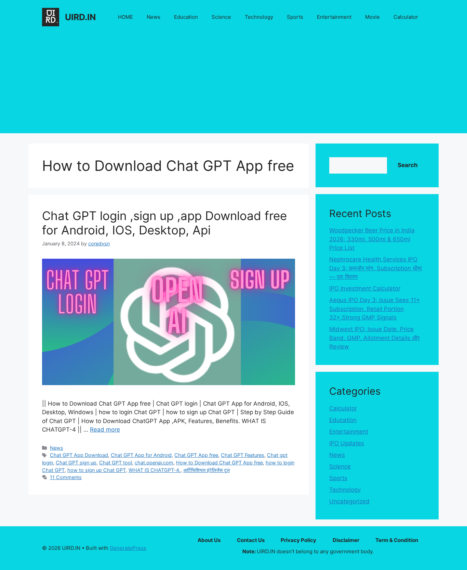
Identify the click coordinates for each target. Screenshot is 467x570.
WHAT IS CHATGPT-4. (155, 470)
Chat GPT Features (242, 455)
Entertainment (334, 17)
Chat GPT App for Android (141, 455)
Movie (372, 17)
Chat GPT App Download (79, 455)
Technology (259, 17)
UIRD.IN (80, 17)
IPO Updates (346, 443)
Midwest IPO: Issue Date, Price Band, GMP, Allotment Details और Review (374, 338)
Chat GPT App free (196, 455)
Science (221, 17)
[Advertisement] (233, 85)
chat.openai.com (154, 462)
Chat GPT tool (115, 462)
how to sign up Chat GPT (96, 470)
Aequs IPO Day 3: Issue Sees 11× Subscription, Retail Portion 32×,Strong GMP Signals (374, 309)
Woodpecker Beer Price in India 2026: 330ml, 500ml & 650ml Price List (372, 239)
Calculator (405, 17)
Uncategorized (349, 501)
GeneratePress (128, 548)
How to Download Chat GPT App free (219, 462)
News (153, 17)
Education (186, 17)
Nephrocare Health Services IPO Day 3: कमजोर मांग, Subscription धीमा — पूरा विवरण (375, 268)
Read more (105, 429)
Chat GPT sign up (76, 462)
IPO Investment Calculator (364, 288)
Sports (295, 17)
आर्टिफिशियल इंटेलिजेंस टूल (206, 470)
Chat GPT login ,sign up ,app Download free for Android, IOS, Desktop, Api (164, 222)
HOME (125, 17)
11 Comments (66, 477)
